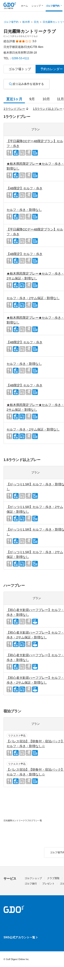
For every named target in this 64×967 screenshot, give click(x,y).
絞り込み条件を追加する (28, 83)
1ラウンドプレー (14, 108)
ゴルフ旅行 (31, 883)
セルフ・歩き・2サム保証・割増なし (33, 298)
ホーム (24, 5)
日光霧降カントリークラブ (30, 31)
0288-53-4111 (20, 58)
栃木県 (26, 21)
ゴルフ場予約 (11, 21)
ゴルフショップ (33, 878)
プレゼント (48, 883)
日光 (36, 21)
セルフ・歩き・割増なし (24, 210)
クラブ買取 (53, 878)
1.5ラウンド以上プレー (47, 108)
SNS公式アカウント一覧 (19, 937)
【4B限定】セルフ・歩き (24, 188)
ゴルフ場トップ (20, 69)
